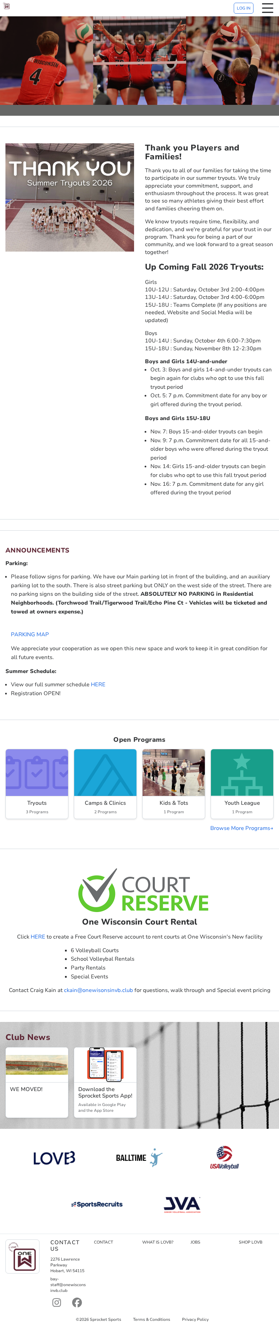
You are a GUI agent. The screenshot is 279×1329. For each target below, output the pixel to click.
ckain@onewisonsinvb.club (98, 990)
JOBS (195, 1242)
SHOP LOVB (250, 1242)
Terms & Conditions (151, 1319)
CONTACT (103, 1242)
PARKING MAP (30, 634)
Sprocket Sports (105, 1319)
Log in (243, 8)
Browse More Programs (240, 828)
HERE (98, 684)
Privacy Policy (195, 1319)
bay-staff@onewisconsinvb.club (68, 1284)
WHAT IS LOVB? (158, 1242)
